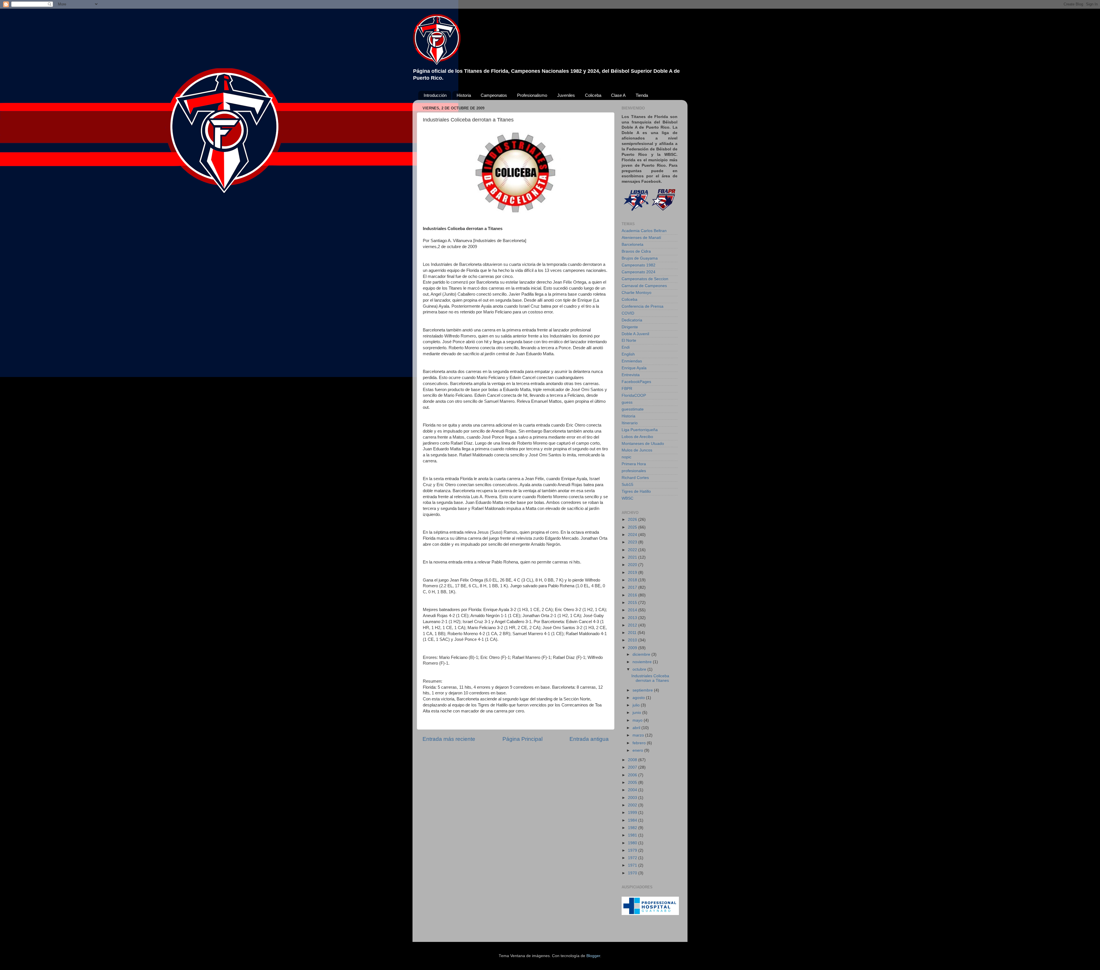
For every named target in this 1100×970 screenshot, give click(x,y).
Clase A (618, 95)
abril (636, 728)
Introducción (435, 95)
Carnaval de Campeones (644, 286)
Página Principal (522, 739)
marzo (638, 735)
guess (627, 402)
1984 (633, 820)
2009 (633, 648)
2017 (633, 587)
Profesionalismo (532, 95)
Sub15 (627, 484)
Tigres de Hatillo (636, 491)
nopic (626, 457)
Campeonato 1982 (638, 265)
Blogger (593, 956)
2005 (633, 782)
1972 (633, 858)
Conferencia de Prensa (642, 306)
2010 (633, 640)
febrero (639, 743)
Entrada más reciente (449, 739)
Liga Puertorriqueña (640, 430)
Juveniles (566, 95)
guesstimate (633, 409)
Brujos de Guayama (640, 258)
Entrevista (631, 375)
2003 (633, 798)
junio (637, 712)
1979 (633, 850)
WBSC (627, 498)
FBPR (627, 388)
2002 (633, 805)
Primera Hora (634, 464)
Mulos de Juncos (637, 450)
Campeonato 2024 (638, 272)
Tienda (642, 95)
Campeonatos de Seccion (645, 279)
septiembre (643, 690)
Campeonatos (494, 95)
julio (636, 705)
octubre (639, 669)
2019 (633, 572)
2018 (633, 580)
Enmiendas (632, 361)
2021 (633, 557)
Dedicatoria (632, 320)
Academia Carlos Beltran (644, 231)
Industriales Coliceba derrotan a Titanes (650, 678)
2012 (633, 625)
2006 (633, 775)
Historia (464, 95)
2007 (633, 767)
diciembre (641, 654)
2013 (633, 618)
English (628, 354)
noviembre (642, 662)
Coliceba (593, 95)
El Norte (629, 340)
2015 (633, 602)
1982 (633, 828)
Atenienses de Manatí (641, 237)
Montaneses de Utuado (643, 443)
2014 (633, 610)
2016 (633, 595)
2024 (633, 535)
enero (638, 750)
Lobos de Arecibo (637, 437)
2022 (633, 550)
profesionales (634, 471)
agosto (639, 698)
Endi (626, 347)
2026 (633, 519)
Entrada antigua (589, 739)
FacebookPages (636, 382)
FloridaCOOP (634, 395)
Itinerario (630, 423)
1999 (633, 812)
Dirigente (630, 327)
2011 (633, 633)
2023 (633, 542)
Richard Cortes (635, 478)
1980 (633, 843)
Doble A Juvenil (635, 334)
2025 (633, 527)
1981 (633, 835)
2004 (633, 790)
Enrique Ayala (634, 368)
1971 (633, 865)
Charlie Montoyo (636, 292)
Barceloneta (632, 244)
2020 (633, 565)
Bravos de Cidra (636, 251)
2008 (633, 760)
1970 (633, 873)
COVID (628, 313)
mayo (638, 720)
